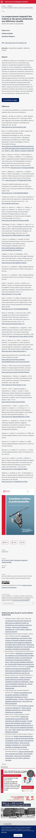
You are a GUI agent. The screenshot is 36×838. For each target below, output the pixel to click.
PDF (23, 542)
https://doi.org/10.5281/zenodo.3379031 (13, 402)
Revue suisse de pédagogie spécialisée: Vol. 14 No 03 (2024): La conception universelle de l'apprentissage (19, 647)
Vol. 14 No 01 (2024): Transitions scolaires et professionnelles (17, 8)
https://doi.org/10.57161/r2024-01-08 (15, 43)
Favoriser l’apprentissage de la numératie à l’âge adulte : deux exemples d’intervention (19, 754)
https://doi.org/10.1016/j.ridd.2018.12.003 (14, 127)
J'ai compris (18, 835)
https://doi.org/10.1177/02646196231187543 (18, 180)
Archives (9, 6)
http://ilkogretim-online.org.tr (10, 203)
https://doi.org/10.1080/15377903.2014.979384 (15, 220)
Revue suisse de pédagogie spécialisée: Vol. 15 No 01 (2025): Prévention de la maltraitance (18, 710)
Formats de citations (8, 603)
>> (5, 764)
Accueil (3, 6)
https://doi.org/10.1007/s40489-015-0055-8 (14, 263)
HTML (14, 542)
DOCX (6, 542)
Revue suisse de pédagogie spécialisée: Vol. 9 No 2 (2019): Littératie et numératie (17, 758)
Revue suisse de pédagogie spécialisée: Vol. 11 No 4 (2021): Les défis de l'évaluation (19, 701)
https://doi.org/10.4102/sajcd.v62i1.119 (13, 324)
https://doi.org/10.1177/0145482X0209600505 (15, 309)
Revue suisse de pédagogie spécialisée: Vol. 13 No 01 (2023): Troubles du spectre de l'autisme (18, 629)
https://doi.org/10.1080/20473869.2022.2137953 (16, 416)
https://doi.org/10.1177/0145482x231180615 (14, 469)
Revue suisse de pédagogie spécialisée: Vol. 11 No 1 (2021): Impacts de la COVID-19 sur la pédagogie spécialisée (19, 730)
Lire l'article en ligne (10, 100)
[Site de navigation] (1, 1)
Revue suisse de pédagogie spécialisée (16, 2)
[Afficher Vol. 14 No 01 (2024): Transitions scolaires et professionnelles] (18, 534)
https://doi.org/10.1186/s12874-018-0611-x (14, 351)
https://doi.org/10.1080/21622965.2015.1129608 (16, 235)
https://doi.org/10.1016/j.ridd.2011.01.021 (14, 385)
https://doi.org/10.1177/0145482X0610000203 (15, 193)
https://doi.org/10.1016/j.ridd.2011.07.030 (21, 336)
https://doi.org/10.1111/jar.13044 (11, 294)
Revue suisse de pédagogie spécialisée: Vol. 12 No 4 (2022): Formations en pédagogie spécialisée (17, 745)
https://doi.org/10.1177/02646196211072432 (14, 481)
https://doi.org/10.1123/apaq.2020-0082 (22, 167)
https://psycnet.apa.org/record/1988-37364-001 (15, 372)
